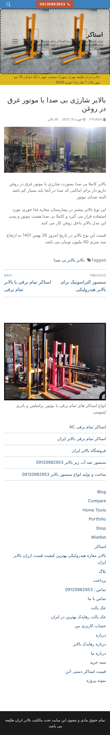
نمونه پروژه (96, 680)
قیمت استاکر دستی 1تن (85, 671)
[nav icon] (15, 41)
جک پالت (98, 607)
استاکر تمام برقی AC (87, 426)
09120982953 (53, 4)
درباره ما (98, 653)
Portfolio (97, 518)
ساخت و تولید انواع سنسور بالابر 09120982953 (64, 474)
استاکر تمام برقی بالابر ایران (81, 438)
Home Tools (94, 509)
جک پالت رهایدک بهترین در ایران (78, 616)
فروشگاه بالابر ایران (89, 450)
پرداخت (99, 580)
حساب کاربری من (90, 625)
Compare (97, 500)
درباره (101, 634)
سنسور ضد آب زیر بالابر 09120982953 (71, 462)
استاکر (94, 34)
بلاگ (102, 571)
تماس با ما (97, 598)
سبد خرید (98, 662)
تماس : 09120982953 (85, 589)
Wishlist (98, 537)
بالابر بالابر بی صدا (69, 260)
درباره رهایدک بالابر (89, 643)
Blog (101, 491)
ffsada (96, 119)
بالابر (51, 119)
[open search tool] (8, 4)
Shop (101, 528)
